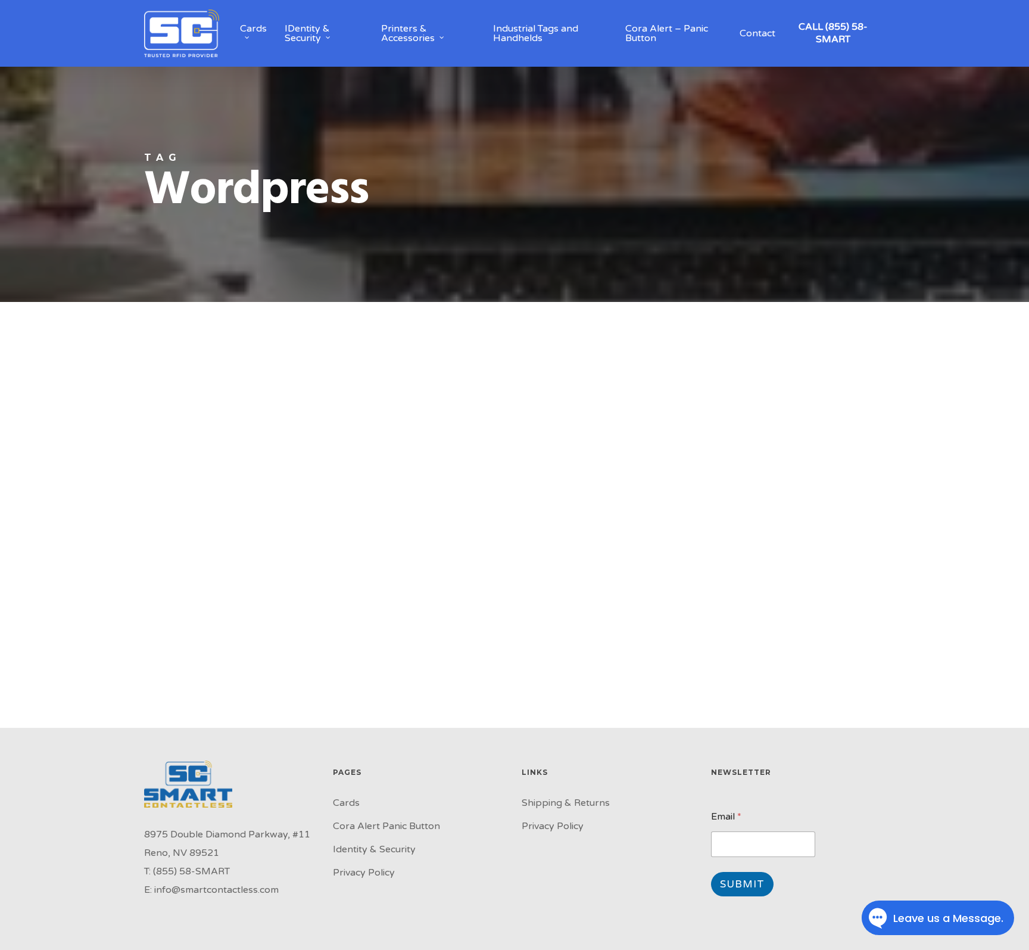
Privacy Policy (364, 873)
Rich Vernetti (45, 713)
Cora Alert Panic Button (386, 826)
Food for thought (66, 407)
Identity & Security (374, 849)
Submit (742, 884)
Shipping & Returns (566, 803)
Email (726, 817)
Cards (346, 803)
